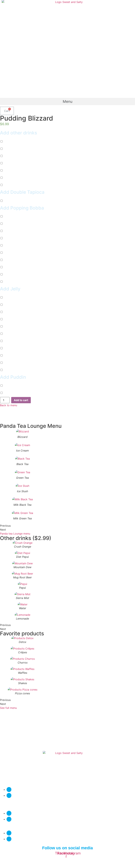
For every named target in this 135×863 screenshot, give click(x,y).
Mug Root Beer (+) (18, 156)
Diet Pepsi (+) (15, 141)
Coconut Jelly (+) (18, 297)
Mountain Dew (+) (18, 148)
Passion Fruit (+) (17, 231)
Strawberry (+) (16, 252)
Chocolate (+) (15, 216)
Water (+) (13, 177)
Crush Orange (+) (17, 185)
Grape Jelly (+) (16, 362)
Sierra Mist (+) (16, 170)
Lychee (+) (13, 245)
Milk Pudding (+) (17, 385)
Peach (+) (13, 281)
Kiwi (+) (12, 267)
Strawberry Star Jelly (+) (22, 348)
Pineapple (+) (15, 274)
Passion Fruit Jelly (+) (20, 312)
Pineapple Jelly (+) (18, 341)
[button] (67, 101)
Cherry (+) (13, 223)
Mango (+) (13, 238)
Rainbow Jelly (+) (18, 370)
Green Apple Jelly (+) (20, 304)
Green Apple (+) (17, 260)
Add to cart (21, 400)
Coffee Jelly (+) (16, 355)
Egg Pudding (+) (17, 393)
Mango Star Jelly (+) (19, 333)
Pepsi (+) (12, 163)
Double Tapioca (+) (19, 200)
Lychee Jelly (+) (17, 326)
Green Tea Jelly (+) (19, 319)
